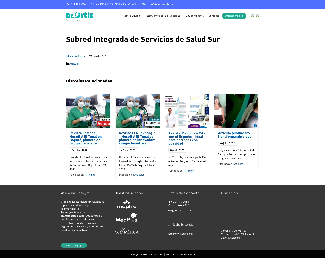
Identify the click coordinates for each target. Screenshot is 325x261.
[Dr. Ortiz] (79, 16)
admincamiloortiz (75, 55)
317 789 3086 (78, 4)
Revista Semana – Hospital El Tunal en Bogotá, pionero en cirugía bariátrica (86, 138)
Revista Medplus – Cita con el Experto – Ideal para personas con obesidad (186, 138)
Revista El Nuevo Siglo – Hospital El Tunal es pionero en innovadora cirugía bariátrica (137, 138)
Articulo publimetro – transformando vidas (235, 135)
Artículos (74, 63)
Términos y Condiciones (181, 233)
